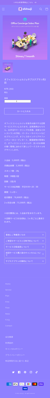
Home (7, 284)
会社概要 (9, 337)
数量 (6, 98)
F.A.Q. (7, 320)
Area (7, 301)
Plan (7, 296)
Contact (8, 325)
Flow (7, 307)
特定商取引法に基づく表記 (17, 361)
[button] (3, 9)
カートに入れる (24, 111)
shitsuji (22, 393)
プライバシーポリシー (15, 355)
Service (8, 290)
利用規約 (9, 343)
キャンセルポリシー (14, 349)
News (7, 314)
